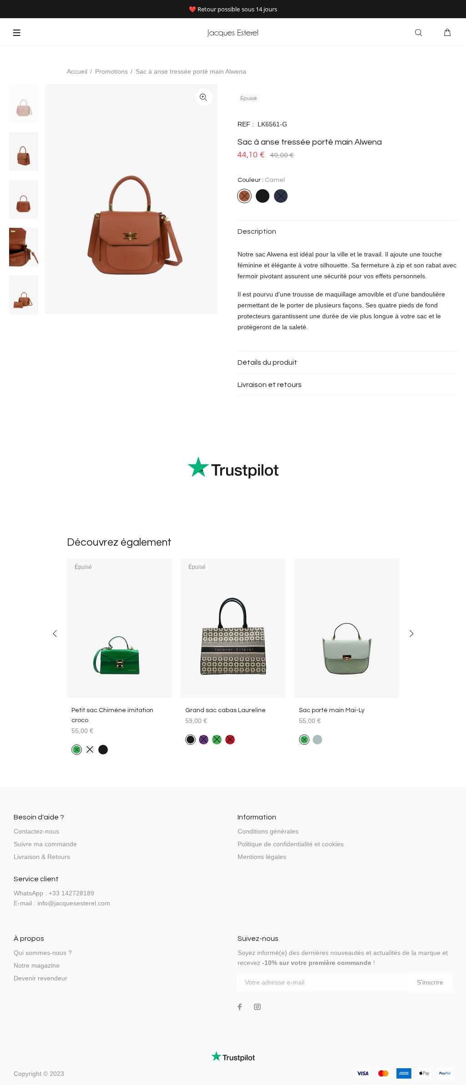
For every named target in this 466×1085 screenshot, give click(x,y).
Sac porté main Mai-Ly (332, 710)
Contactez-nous (36, 831)
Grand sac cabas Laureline (225, 710)
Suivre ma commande (45, 844)
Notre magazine (37, 965)
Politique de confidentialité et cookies (291, 844)
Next (411, 633)
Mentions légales (262, 856)
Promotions (111, 71)
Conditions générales (268, 831)
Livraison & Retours (42, 856)
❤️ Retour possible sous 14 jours (233, 9)
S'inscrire (430, 982)
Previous (55, 633)
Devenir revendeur (40, 978)
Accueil (77, 71)
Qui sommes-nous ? (43, 952)
